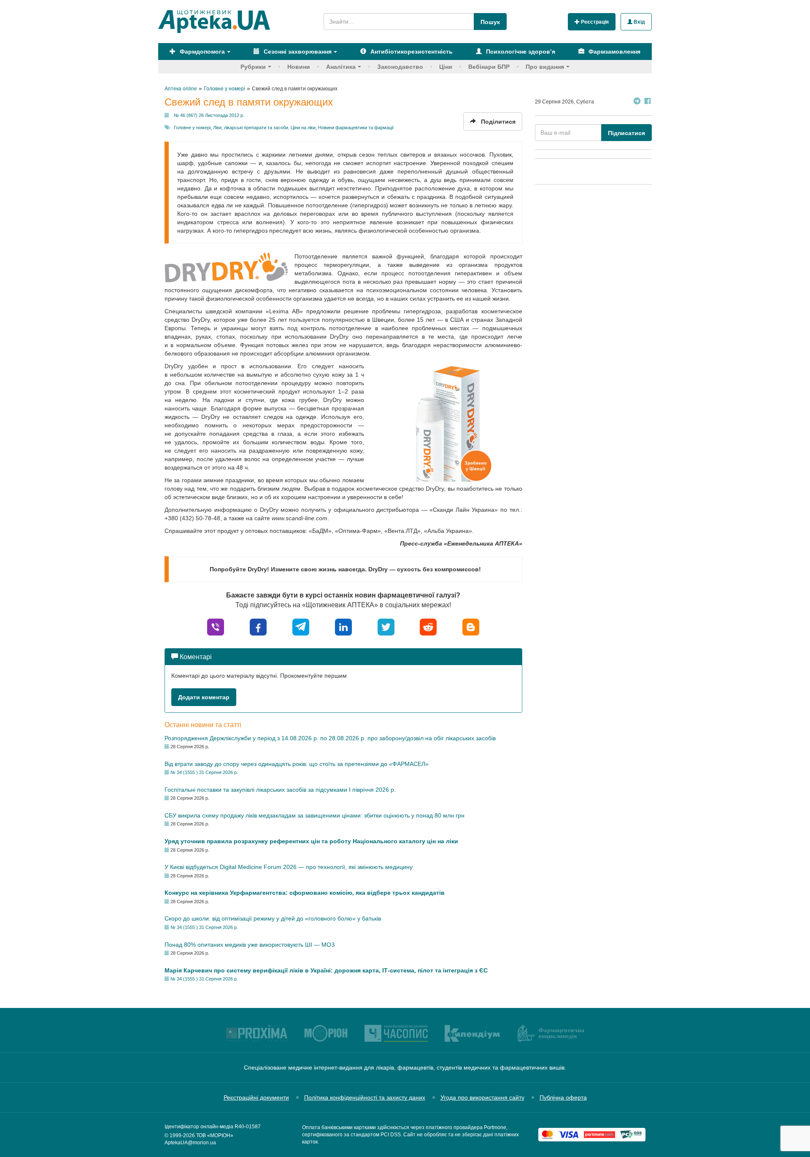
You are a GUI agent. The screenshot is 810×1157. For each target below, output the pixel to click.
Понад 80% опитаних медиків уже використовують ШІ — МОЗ (250, 944)
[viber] (215, 626)
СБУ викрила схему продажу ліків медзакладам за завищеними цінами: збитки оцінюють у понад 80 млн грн (314, 815)
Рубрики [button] (253, 66)
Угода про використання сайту (482, 1097)
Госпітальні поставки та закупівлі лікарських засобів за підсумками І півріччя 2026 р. (280, 789)
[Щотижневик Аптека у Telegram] (637, 102)
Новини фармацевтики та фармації (356, 127)
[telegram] (300, 626)
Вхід (638, 22)
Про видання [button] (545, 66)
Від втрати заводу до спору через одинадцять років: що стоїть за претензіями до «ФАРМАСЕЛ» (297, 763)
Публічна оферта (563, 1097)
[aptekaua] (470, 626)
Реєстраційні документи (256, 1097)
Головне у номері (192, 127)
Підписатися (626, 133)
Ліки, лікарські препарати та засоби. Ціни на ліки (264, 127)
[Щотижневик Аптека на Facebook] (647, 102)
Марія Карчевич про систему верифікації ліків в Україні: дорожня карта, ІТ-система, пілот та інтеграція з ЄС (326, 970)
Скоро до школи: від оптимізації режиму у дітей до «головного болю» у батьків (273, 918)
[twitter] (386, 626)
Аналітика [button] (341, 66)
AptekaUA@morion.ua (190, 1143)
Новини (298, 66)
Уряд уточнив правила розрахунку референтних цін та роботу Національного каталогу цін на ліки (311, 841)
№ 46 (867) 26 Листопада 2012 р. (209, 115)
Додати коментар (204, 697)
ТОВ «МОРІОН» (214, 1135)
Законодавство (400, 66)
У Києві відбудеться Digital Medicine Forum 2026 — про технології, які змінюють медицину (289, 867)
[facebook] (258, 626)
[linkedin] (343, 626)
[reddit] (428, 626)
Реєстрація (594, 22)
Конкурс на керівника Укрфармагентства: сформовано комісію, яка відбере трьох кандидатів (305, 892)
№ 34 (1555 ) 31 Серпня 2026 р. (204, 772)
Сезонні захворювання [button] (297, 51)
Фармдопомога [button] (201, 51)
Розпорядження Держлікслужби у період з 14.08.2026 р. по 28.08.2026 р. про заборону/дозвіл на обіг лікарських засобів (330, 738)
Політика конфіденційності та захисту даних (364, 1097)
